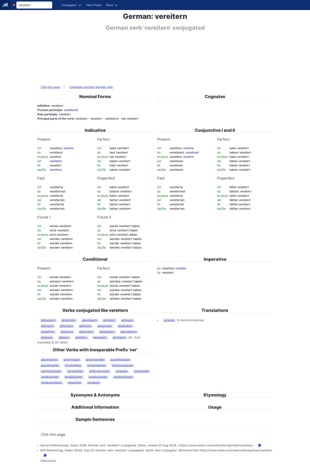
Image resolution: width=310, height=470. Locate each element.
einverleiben (73, 365)
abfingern (47, 326)
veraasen (122, 371)
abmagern (100, 337)
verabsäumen (73, 377)
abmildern (119, 337)
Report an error (48, 460)
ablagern (47, 337)
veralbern (93, 382)
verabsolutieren (51, 382)
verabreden (141, 371)
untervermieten (99, 371)
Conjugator (69, 5)
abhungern (86, 331)
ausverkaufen (50, 365)
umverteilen (75, 371)
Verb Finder (94, 5)
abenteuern (89, 320)
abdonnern (69, 320)
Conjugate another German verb (91, 87)
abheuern (67, 331)
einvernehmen (96, 365)
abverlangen (49, 359)
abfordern (66, 326)
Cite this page (50, 87)
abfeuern (127, 320)
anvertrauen (72, 359)
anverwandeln (95, 359)
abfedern (109, 320)
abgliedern (125, 326)
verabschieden (123, 377)
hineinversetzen (122, 365)
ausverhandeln (120, 359)
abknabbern (129, 331)
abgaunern (105, 326)
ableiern (64, 337)
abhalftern (48, 331)
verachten (74, 382)
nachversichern (51, 371)
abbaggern (48, 320)
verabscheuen (97, 377)
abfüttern (85, 326)
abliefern (81, 337)
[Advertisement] (145, 56)
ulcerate (169, 320)
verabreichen (49, 377)
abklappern (107, 331)
